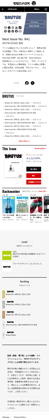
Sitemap (5, 417)
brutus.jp (34, 22)
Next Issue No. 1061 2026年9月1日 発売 (26, 106)
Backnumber (40, 149)
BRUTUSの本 (34, 26)
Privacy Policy (19, 417)
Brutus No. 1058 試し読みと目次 (23, 119)
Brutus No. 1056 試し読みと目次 (23, 136)
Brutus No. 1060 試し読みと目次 (23, 103)
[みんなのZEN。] (13, 166)
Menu (36, 9)
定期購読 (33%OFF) (34, 182)
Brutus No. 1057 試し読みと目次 (23, 126)
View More (23, 141)
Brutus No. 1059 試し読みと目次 (23, 109)
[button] (45, 207)
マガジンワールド (24, 3)
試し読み (34, 169)
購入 (33, 175)
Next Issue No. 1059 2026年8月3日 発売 (26, 123)
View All (42, 191)
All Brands (12, 9)
